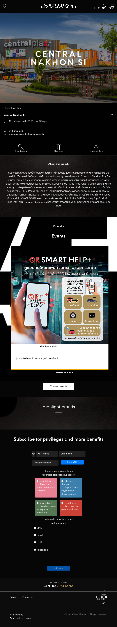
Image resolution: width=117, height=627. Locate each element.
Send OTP (72, 462)
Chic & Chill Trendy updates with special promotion (46, 508)
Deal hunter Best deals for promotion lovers (69, 506)
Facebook (42, 550)
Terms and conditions (20, 618)
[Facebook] (94, 8)
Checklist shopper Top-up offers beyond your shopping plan (69, 488)
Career (13, 597)
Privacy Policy (16, 615)
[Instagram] (98, 8)
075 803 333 (16, 131)
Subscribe (58, 568)
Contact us (27, 597)
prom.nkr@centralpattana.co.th (26, 134)
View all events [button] (58, 386)
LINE (39, 543)
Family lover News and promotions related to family (46, 486)
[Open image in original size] (58, 6)
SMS (39, 528)
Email (39, 535)
